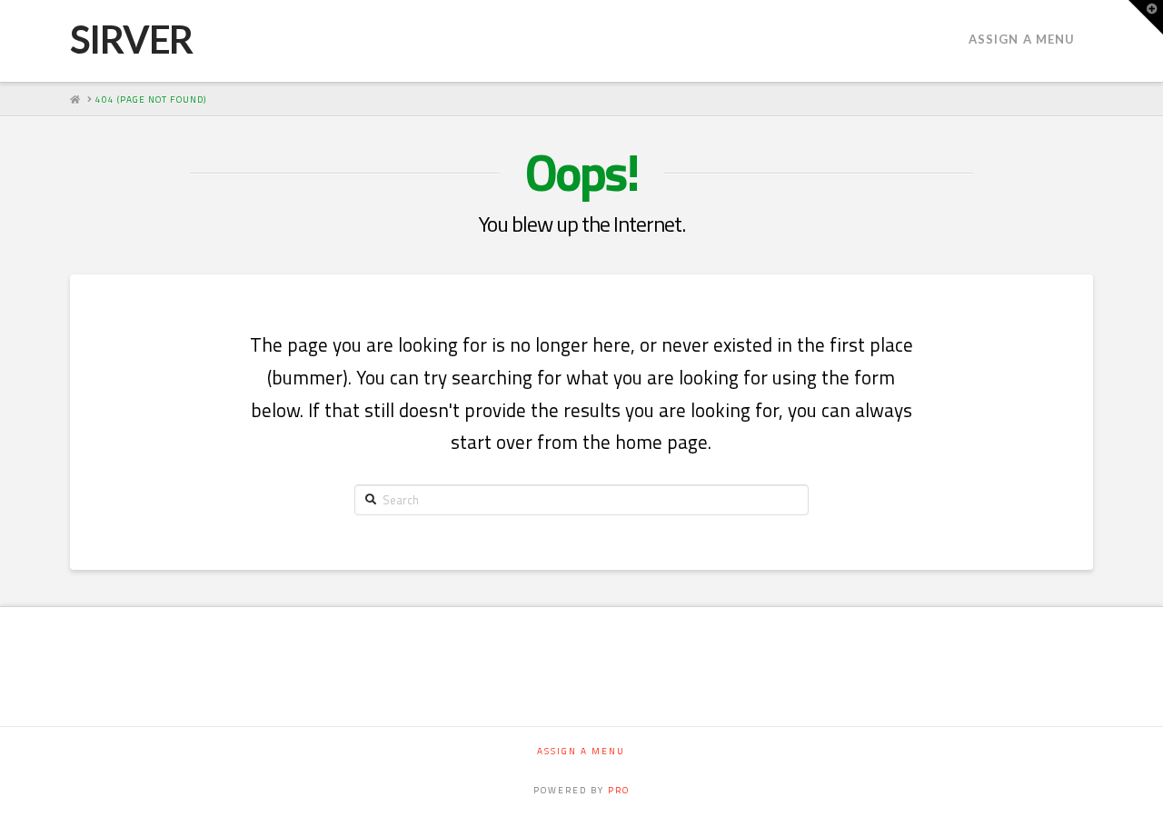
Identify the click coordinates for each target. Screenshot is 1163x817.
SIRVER (131, 39)
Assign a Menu (1022, 39)
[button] (1145, 17)
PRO (619, 790)
